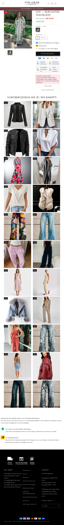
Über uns (25, 474)
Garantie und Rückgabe (29, 484)
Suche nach (26, 500)
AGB (43, 521)
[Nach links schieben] (5, 52)
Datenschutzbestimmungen (30, 497)
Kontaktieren (26, 470)
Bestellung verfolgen (28, 488)
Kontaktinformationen (28, 521)
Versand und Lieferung (29, 481)
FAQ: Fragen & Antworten (30, 504)
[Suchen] (48, 3)
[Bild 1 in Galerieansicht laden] (10, 52)
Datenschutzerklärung (17, 521)
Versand (47, 521)
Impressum (26, 477)
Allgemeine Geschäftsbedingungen (29, 492)
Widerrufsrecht (37, 521)
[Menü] (3, 3)
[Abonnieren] (58, 506)
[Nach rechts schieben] (30, 52)
